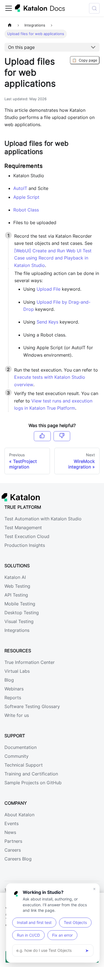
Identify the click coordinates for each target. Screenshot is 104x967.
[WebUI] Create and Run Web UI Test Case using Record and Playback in (53, 258)
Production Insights (24, 545)
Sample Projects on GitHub (33, 782)
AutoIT (20, 188)
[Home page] (9, 25)
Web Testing (17, 586)
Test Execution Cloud (26, 536)
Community (16, 756)
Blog (9, 680)
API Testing (16, 595)
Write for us (16, 715)
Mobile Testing (19, 603)
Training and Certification (31, 774)
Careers (12, 850)
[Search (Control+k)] (94, 8)
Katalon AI (15, 577)
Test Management (23, 527)
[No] (62, 436)
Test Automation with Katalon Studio (43, 518)
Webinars (14, 689)
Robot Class (26, 210)
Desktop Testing (21, 612)
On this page (21, 47)
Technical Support (23, 765)
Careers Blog (18, 859)
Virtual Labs (17, 671)
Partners (13, 841)
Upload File (48, 289)
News (10, 832)
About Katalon (19, 814)
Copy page (84, 60)
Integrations (16, 630)
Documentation (20, 747)
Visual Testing (19, 621)
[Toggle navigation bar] (8, 8)
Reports (12, 697)
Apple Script (26, 197)
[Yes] (42, 436)
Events (11, 823)
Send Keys (47, 322)
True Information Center (29, 662)
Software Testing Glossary (32, 706)
